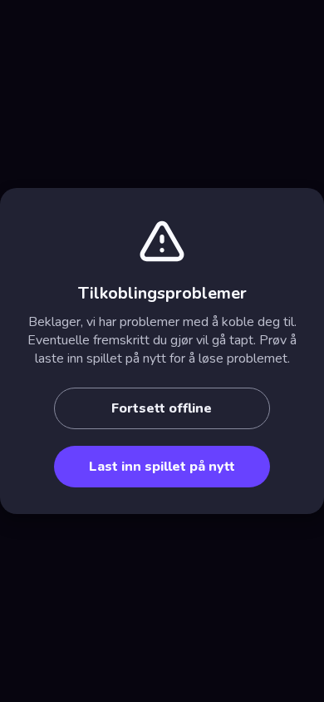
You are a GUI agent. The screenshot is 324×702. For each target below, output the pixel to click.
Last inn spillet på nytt (162, 466)
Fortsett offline (161, 408)
